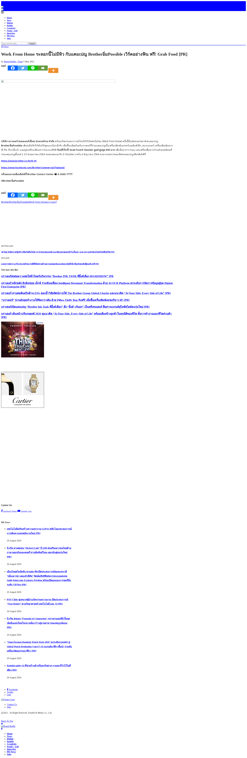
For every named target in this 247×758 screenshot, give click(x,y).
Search (32, 43)
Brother (5, 202)
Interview (11, 33)
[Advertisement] (87, 224)
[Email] (43, 68)
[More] (54, 68)
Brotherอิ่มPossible (19, 202)
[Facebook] (2, 3)
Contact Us (12, 704)
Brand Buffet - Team (13, 61)
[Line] (33, 68)
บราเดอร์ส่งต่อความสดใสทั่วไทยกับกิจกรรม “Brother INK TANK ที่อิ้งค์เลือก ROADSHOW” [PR (57, 276)
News (9, 20)
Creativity (11, 28)
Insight (10, 26)
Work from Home (38, 202)
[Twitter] (23, 68)
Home (9, 18)
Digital (10, 23)
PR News (11, 36)
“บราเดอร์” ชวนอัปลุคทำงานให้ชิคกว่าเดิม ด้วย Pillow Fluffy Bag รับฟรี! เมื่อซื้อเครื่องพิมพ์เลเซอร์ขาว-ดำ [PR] (65, 300)
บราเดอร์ (52, 202)
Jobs (9, 38)
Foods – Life (12, 31)
